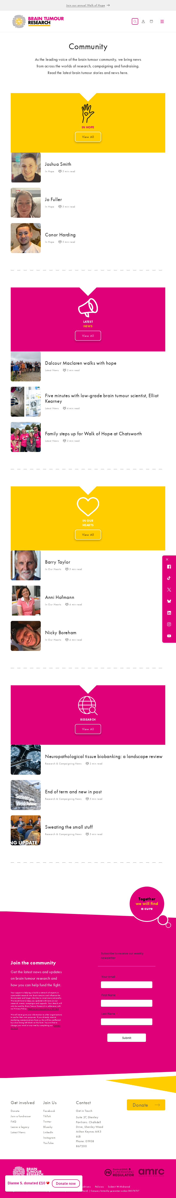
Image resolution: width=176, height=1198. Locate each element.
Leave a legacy (20, 1126)
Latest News (18, 1132)
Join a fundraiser (21, 1116)
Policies (99, 1186)
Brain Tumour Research (34, 1186)
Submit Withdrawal (119, 1186)
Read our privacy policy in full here (43, 1009)
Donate (15, 1110)
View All (88, 137)
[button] (135, 21)
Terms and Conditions (78, 1186)
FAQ (13, 1121)
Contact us (56, 1186)
